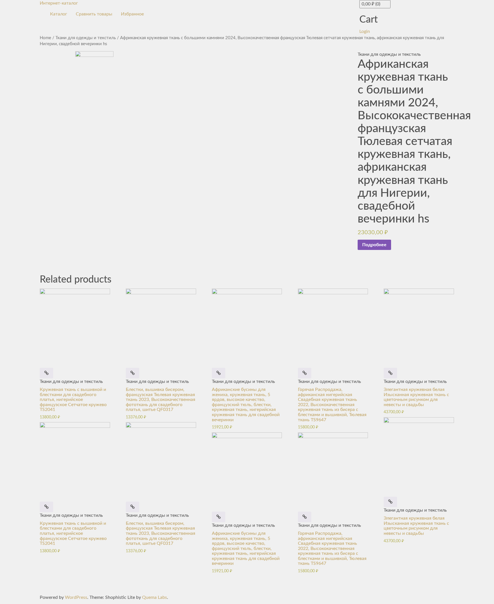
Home (45, 38)
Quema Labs (154, 597)
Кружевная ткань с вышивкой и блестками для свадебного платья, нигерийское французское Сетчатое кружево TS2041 (73, 399)
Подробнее (374, 245)
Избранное (132, 14)
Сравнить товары (94, 14)
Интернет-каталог (59, 3)
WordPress (76, 597)
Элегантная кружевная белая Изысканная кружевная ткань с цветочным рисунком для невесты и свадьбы (416, 397)
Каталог (58, 14)
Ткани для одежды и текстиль (85, 38)
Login (364, 31)
